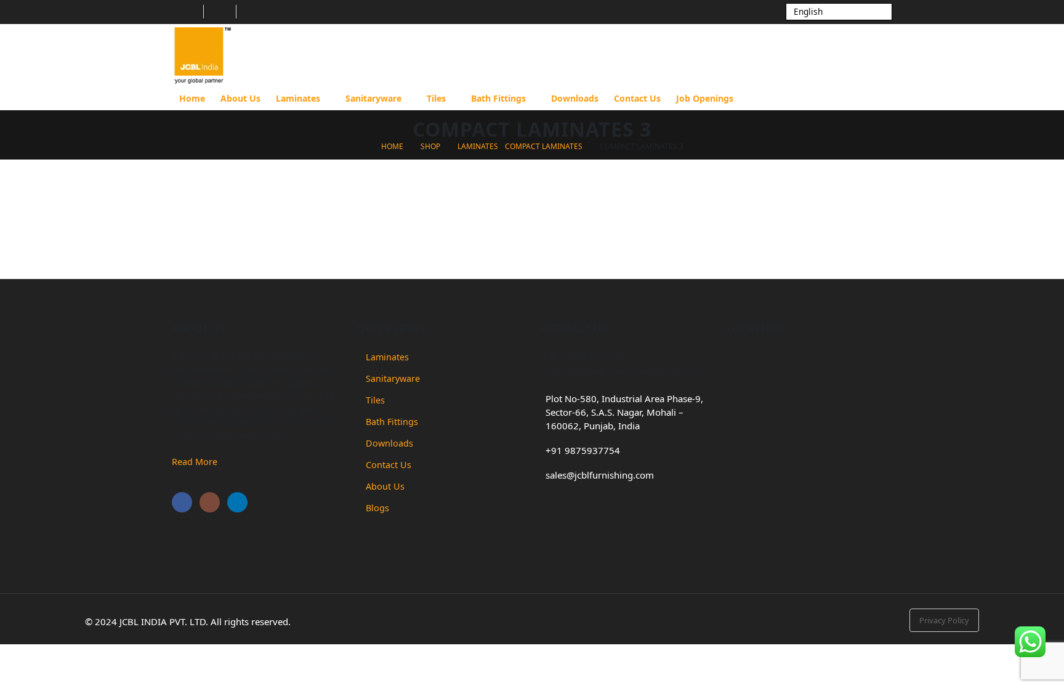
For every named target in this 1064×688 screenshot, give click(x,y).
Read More (194, 461)
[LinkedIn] (252, 11)
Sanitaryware (373, 98)
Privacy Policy (944, 620)
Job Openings (704, 98)
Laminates (298, 98)
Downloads (574, 98)
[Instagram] (219, 11)
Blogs (377, 508)
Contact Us (637, 98)
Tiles (436, 98)
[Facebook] (187, 11)
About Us (240, 98)
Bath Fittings (498, 98)
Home (192, 98)
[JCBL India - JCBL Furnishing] (202, 55)
